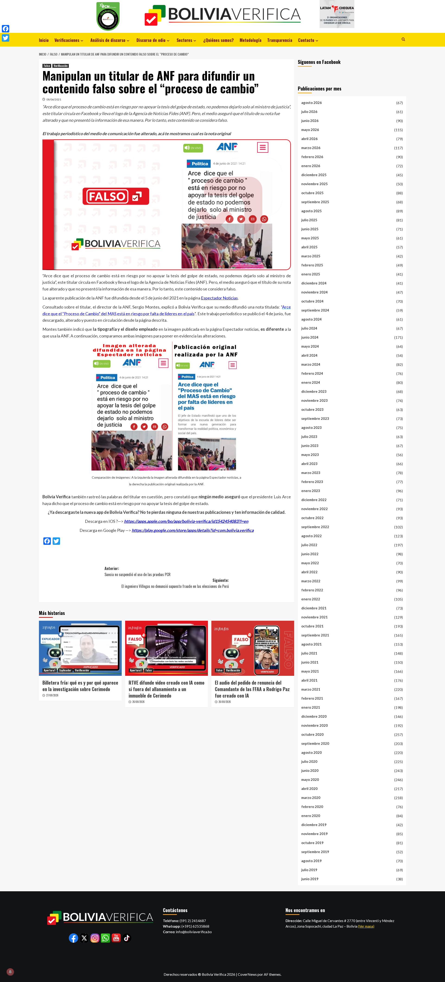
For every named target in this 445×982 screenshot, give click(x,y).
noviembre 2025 (314, 184)
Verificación (60, 66)
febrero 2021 (312, 698)
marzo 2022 (310, 581)
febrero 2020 (312, 806)
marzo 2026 (310, 148)
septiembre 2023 (315, 418)
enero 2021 (310, 707)
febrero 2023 (312, 482)
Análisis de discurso (107, 40)
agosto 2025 (311, 211)
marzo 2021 (310, 689)
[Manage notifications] (10, 972)
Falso (47, 66)
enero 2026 (310, 166)
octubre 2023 (312, 409)
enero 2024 (310, 382)
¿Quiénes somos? (218, 40)
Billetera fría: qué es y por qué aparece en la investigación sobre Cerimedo (80, 685)
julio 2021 (309, 653)
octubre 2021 (312, 626)
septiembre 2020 (315, 743)
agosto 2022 (311, 536)
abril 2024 (309, 355)
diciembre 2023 (314, 391)
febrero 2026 (312, 157)
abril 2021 (309, 680)
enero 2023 (310, 491)
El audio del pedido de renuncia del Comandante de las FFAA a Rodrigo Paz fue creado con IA (252, 689)
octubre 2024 (312, 301)
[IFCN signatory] (108, 16)
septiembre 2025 (315, 202)
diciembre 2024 (314, 283)
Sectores (184, 40)
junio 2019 (309, 879)
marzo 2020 (310, 797)
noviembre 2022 (314, 509)
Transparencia (279, 40)
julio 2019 (309, 870)
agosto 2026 (311, 102)
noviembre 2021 (314, 617)
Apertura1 (49, 670)
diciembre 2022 (314, 500)
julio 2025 (309, 220)
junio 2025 (309, 229)
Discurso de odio (151, 40)
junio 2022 (309, 554)
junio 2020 (309, 770)
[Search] (403, 39)
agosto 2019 (311, 861)
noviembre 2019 (314, 834)
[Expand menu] (82, 41)
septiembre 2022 (315, 527)
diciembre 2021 (314, 608)
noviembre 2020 (314, 725)
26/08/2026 (138, 702)
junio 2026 (309, 120)
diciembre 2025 (314, 175)
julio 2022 (309, 545)
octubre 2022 (312, 518)
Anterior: (138, 571)
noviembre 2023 (314, 400)
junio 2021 (309, 662)
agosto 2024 (311, 319)
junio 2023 (309, 445)
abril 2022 (309, 572)
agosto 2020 (311, 752)
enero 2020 (310, 816)
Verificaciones (66, 40)
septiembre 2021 (315, 635)
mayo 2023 (310, 454)
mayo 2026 (310, 130)
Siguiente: (175, 583)
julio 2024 (309, 328)
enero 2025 (310, 274)
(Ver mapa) (366, 926)
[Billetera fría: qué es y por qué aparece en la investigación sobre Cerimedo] (80, 648)
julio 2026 (309, 111)
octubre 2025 (312, 193)
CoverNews (247, 974)
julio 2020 (309, 761)
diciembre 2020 (314, 716)
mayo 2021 (310, 671)
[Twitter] (5, 38)
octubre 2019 (312, 843)
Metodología (250, 40)
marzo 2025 (310, 256)
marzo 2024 (310, 364)
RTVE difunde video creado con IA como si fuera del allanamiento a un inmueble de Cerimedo (166, 689)
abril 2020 (309, 788)
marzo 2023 (310, 473)
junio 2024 (309, 337)
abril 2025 (309, 247)
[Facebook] (5, 28)
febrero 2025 (312, 265)
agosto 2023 (311, 427)
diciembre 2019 (314, 825)
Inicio (44, 40)
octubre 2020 (312, 734)
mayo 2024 (310, 346)
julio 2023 (309, 436)
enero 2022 (310, 599)
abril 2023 (309, 463)
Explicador (65, 670)
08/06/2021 (53, 99)
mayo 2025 (310, 238)
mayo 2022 (310, 563)
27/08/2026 (52, 695)
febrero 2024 (312, 373)
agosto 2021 (311, 644)
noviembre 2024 (314, 292)
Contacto (306, 40)
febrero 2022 (312, 590)
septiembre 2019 (315, 852)
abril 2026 (309, 139)
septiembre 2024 (315, 310)
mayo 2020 (310, 779)
